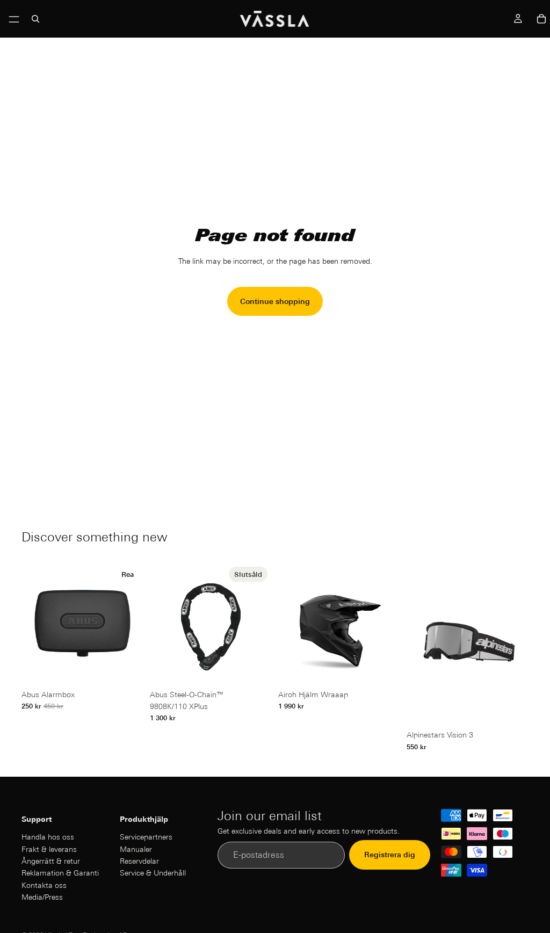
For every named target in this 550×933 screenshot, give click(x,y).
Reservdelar (139, 861)
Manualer (136, 849)
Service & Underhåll (153, 873)
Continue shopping (275, 301)
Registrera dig (389, 854)
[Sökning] (35, 19)
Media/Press (42, 897)
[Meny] (14, 17)
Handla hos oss (47, 837)
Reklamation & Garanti (60, 873)
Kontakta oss (44, 885)
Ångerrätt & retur (50, 861)
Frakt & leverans (49, 849)
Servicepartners (146, 837)
